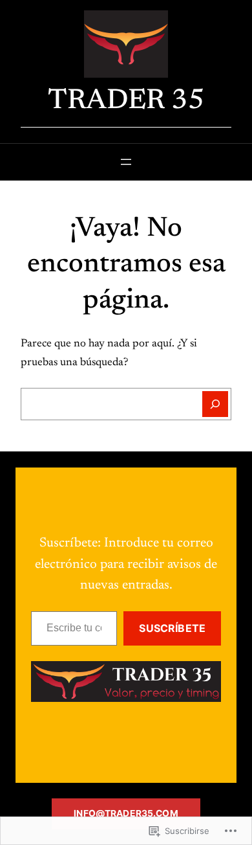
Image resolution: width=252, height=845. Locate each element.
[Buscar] (215, 404)
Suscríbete (172, 628)
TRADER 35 (126, 101)
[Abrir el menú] (126, 162)
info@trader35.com (126, 813)
